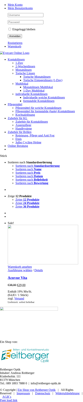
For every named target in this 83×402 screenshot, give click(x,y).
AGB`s (6, 396)
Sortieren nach (37, 165)
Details (38, 270)
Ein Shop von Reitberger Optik (37, 389)
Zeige (27, 199)
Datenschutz (42, 393)
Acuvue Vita (17, 278)
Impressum (23, 393)
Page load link (8, 400)
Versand (19, 298)
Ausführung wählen (20, 270)
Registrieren (15, 43)
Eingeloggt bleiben (23, 29)
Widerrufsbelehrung (67, 393)
